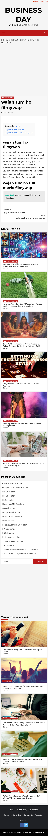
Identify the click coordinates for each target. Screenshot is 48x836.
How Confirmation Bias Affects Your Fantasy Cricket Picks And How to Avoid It (23, 305)
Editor (5, 268)
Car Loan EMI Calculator (12, 483)
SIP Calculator (8, 545)
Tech (5, 644)
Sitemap (23, 820)
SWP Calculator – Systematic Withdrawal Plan (21, 553)
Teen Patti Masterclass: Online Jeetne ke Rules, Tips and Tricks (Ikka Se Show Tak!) (21, 345)
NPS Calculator (8, 520)
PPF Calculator (8, 529)
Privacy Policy (21, 810)
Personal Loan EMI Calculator (14, 525)
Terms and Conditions (13, 815)
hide (17, 126)
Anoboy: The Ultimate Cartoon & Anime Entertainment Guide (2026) (20, 265)
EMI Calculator (8, 491)
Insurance (7, 681)
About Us (38, 815)
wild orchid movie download (30, 216)
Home (11, 810)
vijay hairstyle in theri (14, 211)
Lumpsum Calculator (11, 512)
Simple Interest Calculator (13, 541)
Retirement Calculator (11, 537)
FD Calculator (8, 500)
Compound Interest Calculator (15, 487)
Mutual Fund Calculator (12, 516)
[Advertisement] (24, 69)
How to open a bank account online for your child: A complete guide (22, 760)
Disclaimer (33, 810)
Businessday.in (38, 832)
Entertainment (8, 97)
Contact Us (28, 815)
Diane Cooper (7, 112)
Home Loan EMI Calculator (13, 504)
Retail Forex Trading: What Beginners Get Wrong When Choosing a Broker (21, 797)
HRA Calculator (8, 508)
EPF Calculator (8, 496)
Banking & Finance (10, 717)
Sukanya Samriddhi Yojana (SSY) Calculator (20, 549)
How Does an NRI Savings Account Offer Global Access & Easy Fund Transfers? (24, 724)
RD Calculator (8, 533)
